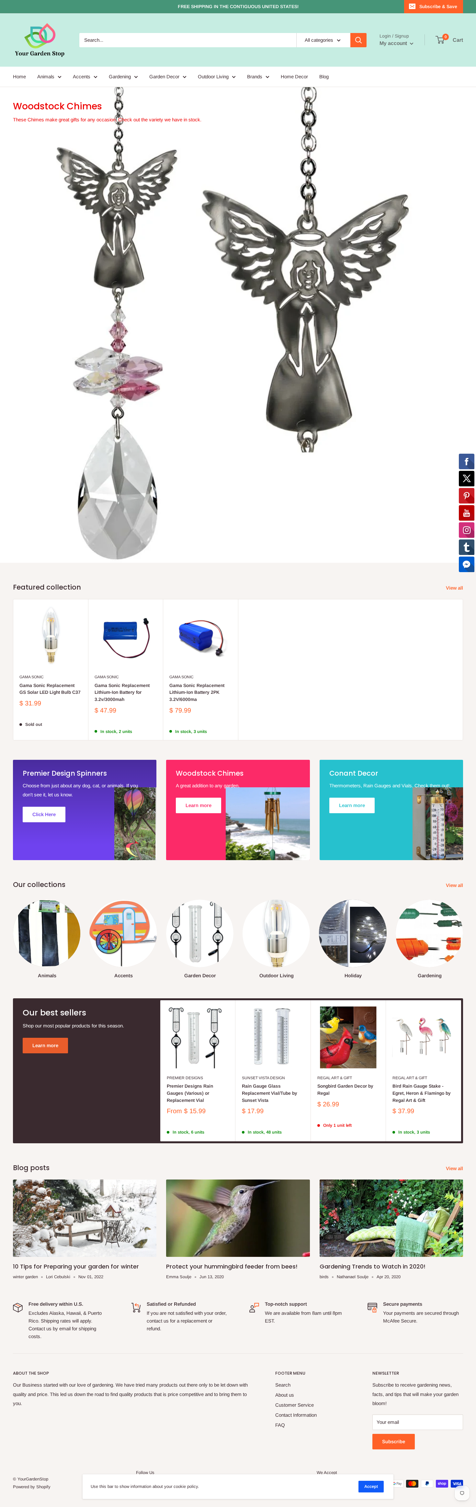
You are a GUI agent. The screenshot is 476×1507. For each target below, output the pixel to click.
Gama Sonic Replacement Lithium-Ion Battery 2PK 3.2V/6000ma (196, 692)
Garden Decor (164, 76)
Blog (324, 76)
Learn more (45, 1045)
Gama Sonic (31, 677)
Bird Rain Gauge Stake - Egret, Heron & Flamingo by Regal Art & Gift (421, 1093)
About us (284, 1395)
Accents (81, 76)
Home (19, 76)
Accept (371, 1486)
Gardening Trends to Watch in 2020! (372, 1266)
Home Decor (294, 76)
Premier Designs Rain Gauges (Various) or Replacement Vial (190, 1093)
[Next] (463, 932)
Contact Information (296, 1415)
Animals (45, 76)
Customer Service (294, 1405)
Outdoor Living (213, 76)
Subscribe (393, 1441)
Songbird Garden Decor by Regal (345, 1089)
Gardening (120, 76)
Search (282, 1385)
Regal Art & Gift (334, 1078)
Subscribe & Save (438, 6)
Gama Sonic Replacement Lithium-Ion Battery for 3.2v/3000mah (122, 692)
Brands (254, 76)
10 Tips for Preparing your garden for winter (76, 1266)
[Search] (358, 40)
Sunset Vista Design (263, 1078)
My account (394, 43)
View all (455, 588)
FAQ (280, 1425)
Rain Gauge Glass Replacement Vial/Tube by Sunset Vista (269, 1093)
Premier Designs (185, 1078)
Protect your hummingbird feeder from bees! (232, 1266)
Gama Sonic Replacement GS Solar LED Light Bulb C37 (50, 689)
